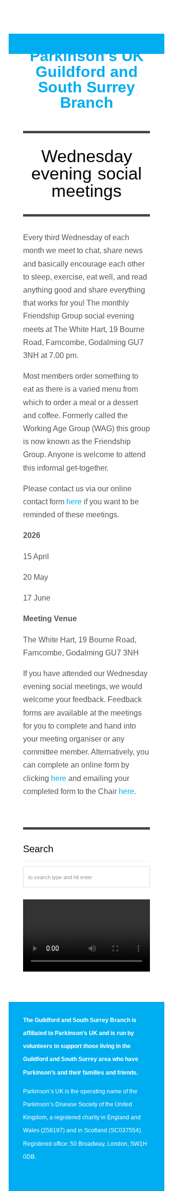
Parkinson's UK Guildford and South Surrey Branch (87, 79)
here (74, 502)
